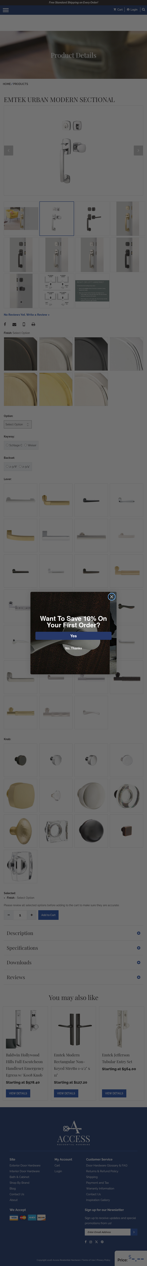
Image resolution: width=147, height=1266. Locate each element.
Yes (73, 635)
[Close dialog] (111, 596)
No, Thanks (73, 648)
